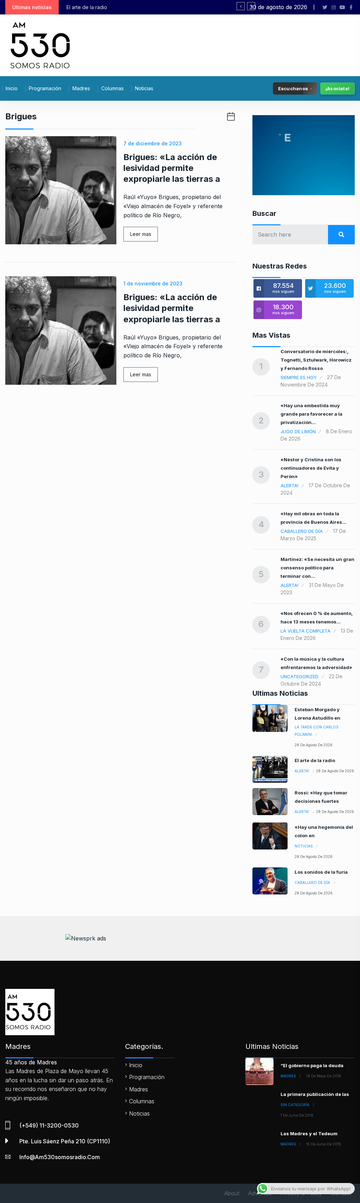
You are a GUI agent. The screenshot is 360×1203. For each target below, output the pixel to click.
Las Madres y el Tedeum (309, 1133)
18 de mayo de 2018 (323, 1076)
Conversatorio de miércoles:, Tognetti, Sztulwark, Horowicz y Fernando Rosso (316, 360)
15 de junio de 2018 (323, 1144)
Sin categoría (295, 1105)
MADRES (288, 1076)
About (231, 1193)
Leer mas (140, 234)
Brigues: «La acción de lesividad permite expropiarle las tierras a (171, 168)
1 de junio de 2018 (297, 1115)
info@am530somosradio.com (59, 1157)
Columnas (112, 88)
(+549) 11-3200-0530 (49, 1125)
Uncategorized (300, 676)
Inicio (12, 88)
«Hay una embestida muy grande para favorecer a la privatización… (311, 414)
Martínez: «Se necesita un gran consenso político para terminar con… (317, 567)
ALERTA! (289, 485)
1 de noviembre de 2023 (152, 283)
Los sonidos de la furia (321, 872)
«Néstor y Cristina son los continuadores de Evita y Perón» (311, 468)
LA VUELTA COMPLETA (305, 631)
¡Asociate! (337, 88)
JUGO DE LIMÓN (298, 431)
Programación (45, 88)
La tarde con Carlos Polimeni (317, 730)
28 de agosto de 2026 (314, 745)
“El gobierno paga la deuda (312, 1065)
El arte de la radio (315, 760)
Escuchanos (293, 88)
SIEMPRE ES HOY (299, 377)
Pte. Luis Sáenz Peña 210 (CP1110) (64, 1141)
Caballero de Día (302, 531)
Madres (81, 88)
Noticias (144, 88)
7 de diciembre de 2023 (152, 143)
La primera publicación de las (315, 1094)
